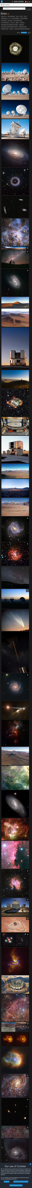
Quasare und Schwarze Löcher (9, 26)
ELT (9, 18)
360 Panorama (11, 16)
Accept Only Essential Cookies (21, 1181)
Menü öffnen (6, 5)
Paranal (22, 22)
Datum (29, 32)
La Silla (12, 22)
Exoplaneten (24, 18)
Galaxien (10, 20)
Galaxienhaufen (17, 20)
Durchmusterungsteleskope (22, 28)
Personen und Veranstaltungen (9, 24)
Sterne (11, 28)
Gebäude (21, 24)
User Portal (21, 1)
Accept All (6, 1181)
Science (16, 1)
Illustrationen (5, 22)
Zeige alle (3, 16)
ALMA (17, 16)
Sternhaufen (4, 28)
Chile (25, 16)
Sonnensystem (22, 26)
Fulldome (3, 20)
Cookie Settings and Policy (16, 1185)
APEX (21, 16)
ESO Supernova (15, 18)
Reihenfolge (23, 32)
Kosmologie (4, 18)
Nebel (17, 22)
